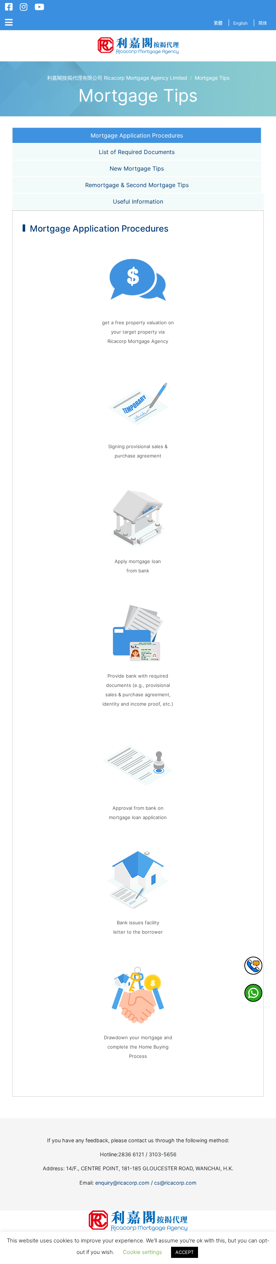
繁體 (218, 23)
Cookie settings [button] (142, 1252)
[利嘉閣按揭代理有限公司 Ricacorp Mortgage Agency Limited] (138, 45)
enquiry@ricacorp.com (122, 1183)
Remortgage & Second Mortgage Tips (137, 185)
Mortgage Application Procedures (137, 135)
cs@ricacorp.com (175, 1183)
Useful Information (138, 201)
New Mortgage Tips (137, 168)
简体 (262, 23)
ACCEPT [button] (184, 1252)
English (240, 23)
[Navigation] (9, 22)
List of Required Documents (137, 151)
